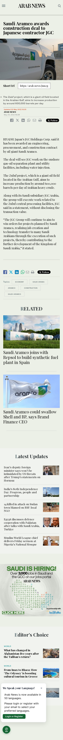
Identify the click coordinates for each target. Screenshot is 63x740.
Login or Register (14, 716)
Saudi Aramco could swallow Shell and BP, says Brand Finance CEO (29, 417)
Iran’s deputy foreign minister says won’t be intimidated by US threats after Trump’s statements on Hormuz (22, 473)
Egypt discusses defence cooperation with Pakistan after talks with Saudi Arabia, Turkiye (22, 524)
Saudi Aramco (14, 294)
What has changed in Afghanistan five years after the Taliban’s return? (21, 653)
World (7, 646)
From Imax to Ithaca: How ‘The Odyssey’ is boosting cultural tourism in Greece (20, 673)
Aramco (11, 288)
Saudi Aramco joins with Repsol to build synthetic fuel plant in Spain (30, 357)
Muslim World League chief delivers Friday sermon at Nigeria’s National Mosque (21, 541)
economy (19, 282)
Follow (54, 120)
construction (30, 288)
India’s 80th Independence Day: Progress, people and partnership (21, 492)
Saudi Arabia (38, 282)
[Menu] (3, 6)
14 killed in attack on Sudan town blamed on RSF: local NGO (21, 507)
